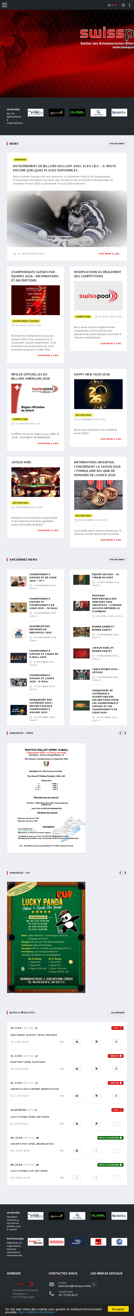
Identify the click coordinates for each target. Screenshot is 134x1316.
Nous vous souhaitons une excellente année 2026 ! (95, 431)
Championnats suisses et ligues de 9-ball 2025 (43, 654)
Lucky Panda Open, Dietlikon (29, 1117)
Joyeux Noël (21, 462)
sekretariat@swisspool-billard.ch (77, 1286)
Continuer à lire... (110, 253)
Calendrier (118, 1012)
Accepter (118, 1309)
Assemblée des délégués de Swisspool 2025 (40, 629)
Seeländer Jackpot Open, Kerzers (33, 1035)
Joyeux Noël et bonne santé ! (103, 649)
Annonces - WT (19, 873)
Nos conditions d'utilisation (36, 1312)
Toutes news (117, 143)
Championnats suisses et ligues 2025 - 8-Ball (41, 678)
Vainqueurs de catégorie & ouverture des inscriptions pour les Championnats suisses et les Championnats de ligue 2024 (105, 701)
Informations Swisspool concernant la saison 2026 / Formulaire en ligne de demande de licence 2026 (97, 468)
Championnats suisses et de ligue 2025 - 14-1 (43, 578)
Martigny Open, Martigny (28, 1062)
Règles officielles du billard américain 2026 (30, 376)
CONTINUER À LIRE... (49, 355)
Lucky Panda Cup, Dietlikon (28, 1171)
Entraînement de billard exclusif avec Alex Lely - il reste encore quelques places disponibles (64, 168)
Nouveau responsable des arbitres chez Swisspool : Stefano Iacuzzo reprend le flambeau (107, 603)
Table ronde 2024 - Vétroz (106, 670)
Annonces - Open (21, 733)
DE (109, 5)
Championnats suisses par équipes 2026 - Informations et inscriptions (34, 276)
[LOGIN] (123, 5)
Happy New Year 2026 (92, 374)
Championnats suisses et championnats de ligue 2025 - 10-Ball (43, 603)
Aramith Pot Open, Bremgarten (32, 1144)
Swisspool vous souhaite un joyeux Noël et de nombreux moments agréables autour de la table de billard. (34, 521)
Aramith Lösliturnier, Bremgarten (34, 1089)
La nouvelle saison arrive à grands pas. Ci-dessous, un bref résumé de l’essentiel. (98, 532)
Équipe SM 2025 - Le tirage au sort (105, 576)
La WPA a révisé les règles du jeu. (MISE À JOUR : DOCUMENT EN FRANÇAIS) (35, 436)
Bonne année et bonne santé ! (103, 628)
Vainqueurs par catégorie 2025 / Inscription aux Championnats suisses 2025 (41, 706)
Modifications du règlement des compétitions (97, 274)
